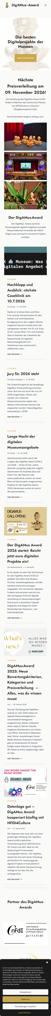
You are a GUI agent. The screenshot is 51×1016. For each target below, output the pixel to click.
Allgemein (11, 279)
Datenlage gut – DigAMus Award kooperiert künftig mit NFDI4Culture (25, 815)
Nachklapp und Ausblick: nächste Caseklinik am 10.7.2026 (21, 293)
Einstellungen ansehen (25, 1006)
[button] (47, 962)
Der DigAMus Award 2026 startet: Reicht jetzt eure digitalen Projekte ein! (24, 553)
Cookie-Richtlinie (24, 1012)
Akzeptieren (25, 992)
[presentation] (25, 261)
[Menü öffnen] (45, 5)
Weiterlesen (14, 354)
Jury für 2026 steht (23, 373)
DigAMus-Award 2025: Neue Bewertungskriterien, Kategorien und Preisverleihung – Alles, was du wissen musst (24, 682)
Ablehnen (25, 999)
